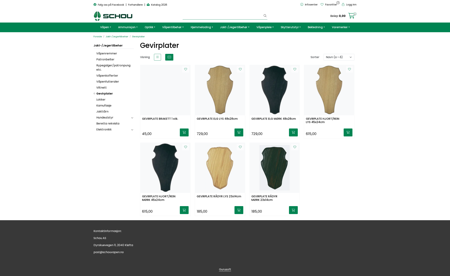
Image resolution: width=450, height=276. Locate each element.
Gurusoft (225, 269)
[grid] (169, 57)
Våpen (104, 27)
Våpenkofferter (107, 76)
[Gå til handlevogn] (351, 17)
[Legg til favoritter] (185, 69)
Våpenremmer (106, 53)
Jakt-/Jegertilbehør (233, 27)
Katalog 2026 (158, 5)
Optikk (149, 27)
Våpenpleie (264, 27)
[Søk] (265, 16)
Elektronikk (104, 129)
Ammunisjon (127, 27)
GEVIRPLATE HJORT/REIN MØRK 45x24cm (158, 198)
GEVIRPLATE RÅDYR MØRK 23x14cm (264, 198)
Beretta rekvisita (107, 123)
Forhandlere (135, 5)
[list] (157, 57)
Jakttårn (102, 111)
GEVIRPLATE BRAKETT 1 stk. (160, 119)
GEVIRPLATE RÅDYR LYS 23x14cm (219, 196)
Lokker (100, 100)
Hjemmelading (201, 27)
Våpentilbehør (172, 27)
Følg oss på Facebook (111, 5)
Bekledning (315, 27)
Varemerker (340, 27)
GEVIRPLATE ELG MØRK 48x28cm (273, 119)
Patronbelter (105, 59)
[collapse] (132, 117)
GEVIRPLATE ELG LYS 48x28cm (217, 119)
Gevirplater (104, 94)
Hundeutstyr (104, 117)
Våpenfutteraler (107, 82)
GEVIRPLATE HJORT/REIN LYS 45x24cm (322, 120)
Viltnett (101, 88)
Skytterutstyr (290, 27)
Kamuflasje (103, 106)
